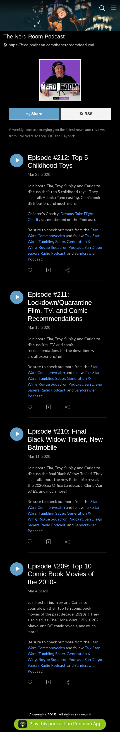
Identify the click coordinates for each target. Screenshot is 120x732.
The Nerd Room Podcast (34, 36)
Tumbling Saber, (52, 241)
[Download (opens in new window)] (49, 270)
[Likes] (30, 270)
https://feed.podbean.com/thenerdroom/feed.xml (51, 45)
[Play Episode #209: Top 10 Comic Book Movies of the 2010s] (16, 569)
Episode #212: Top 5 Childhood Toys (58, 161)
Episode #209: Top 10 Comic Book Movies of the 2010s (61, 574)
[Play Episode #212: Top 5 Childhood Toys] (16, 160)
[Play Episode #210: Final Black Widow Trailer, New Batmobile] (16, 434)
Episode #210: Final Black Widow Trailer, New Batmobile (65, 439)
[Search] (102, 7)
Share (36, 113)
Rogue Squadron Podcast (61, 247)
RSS (88, 113)
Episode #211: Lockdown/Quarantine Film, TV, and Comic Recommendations (60, 306)
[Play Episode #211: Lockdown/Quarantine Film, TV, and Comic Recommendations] (16, 297)
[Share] (67, 270)
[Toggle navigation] (113, 8)
